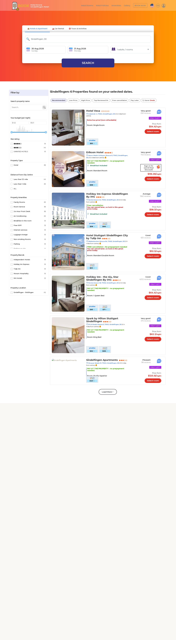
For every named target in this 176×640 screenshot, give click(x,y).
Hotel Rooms (91, 5)
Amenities (118, 5)
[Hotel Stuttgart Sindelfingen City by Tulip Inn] (68, 252)
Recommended (58, 100)
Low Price (73, 100)
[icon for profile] (164, 5)
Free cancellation (119, 100)
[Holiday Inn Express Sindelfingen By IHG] (68, 210)
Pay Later (135, 100)
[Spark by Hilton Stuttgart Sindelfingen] (68, 335)
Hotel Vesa (92, 111)
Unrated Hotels (30, 151)
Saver (149, 100)
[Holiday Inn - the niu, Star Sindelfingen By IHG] (68, 293)
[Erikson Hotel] (68, 169)
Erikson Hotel (93, 152)
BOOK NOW (141, 5)
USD (157, 5)
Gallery (128, 5)
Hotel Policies (105, 5)
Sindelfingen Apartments (99, 360)
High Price (85, 100)
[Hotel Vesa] (68, 127)
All (15, 189)
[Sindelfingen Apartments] (64, 360)
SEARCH (88, 63)
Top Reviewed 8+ (101, 100)
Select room (155, 131)
